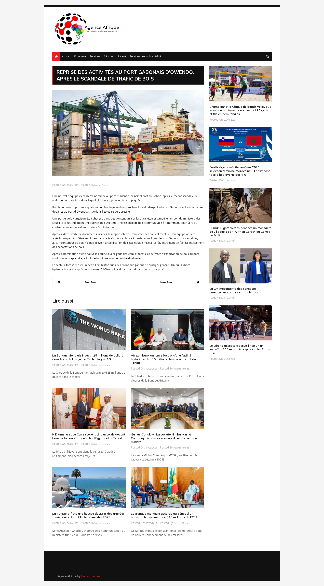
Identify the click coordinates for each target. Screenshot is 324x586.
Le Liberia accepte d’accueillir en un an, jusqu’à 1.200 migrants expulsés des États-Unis (239, 349)
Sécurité (108, 56)
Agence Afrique (102, 364)
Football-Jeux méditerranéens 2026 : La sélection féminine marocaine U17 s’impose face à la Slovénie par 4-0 (239, 170)
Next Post (166, 282)
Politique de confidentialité (145, 56)
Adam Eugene (102, 185)
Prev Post (90, 282)
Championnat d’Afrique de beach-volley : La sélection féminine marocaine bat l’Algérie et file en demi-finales (240, 110)
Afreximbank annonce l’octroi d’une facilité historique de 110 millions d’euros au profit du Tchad (163, 359)
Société (121, 56)
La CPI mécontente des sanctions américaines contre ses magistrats (233, 290)
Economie (80, 56)
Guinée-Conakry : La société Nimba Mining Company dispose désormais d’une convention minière (164, 438)
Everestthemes (90, 576)
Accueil (66, 56)
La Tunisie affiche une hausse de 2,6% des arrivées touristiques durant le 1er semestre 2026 (88, 515)
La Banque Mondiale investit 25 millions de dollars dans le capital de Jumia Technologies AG (87, 357)
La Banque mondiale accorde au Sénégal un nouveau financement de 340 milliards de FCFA (164, 515)
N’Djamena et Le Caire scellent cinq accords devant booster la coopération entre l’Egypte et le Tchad (88, 436)
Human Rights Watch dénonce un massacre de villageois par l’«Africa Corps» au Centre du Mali (240, 231)
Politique (95, 56)
